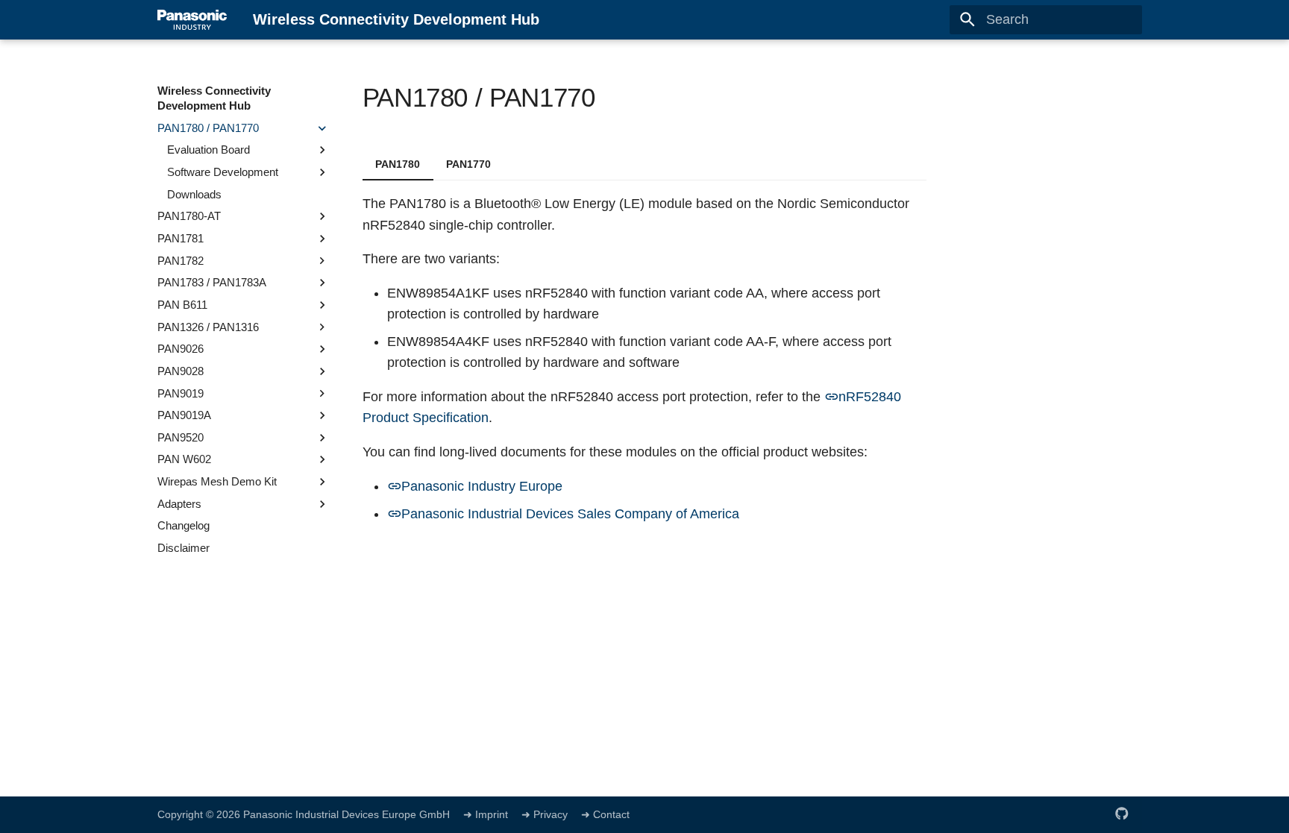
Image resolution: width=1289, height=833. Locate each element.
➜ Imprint (485, 814)
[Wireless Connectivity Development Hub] (192, 19)
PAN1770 (468, 164)
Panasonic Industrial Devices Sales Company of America (570, 513)
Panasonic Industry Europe (481, 486)
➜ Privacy (546, 814)
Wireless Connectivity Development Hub (214, 98)
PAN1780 (397, 164)
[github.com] (1122, 813)
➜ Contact (605, 814)
